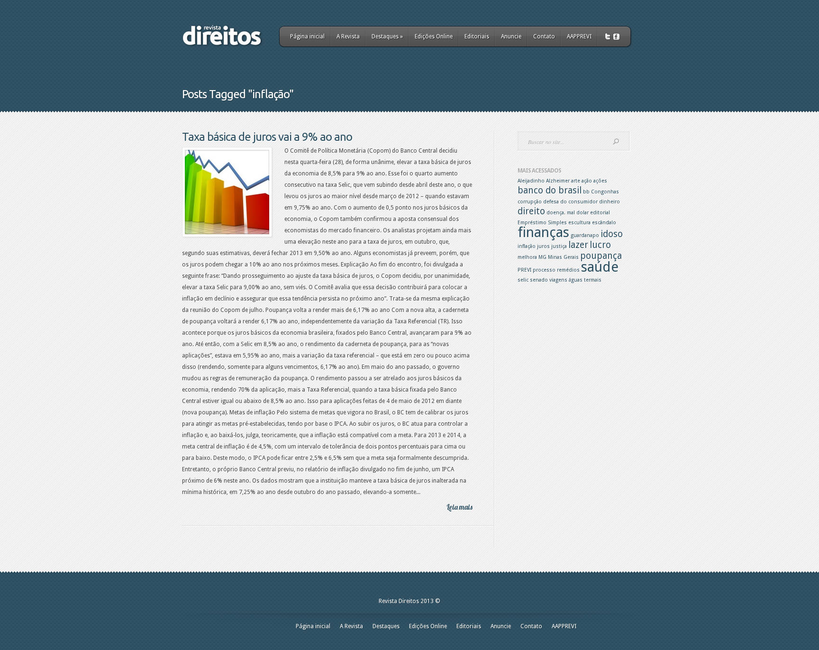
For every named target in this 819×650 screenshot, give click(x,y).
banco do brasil (550, 190)
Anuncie (511, 36)
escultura (579, 223)
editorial (600, 213)
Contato (544, 36)
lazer (578, 244)
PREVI (524, 270)
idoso (612, 234)
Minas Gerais (563, 257)
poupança (601, 255)
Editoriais (476, 36)
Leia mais (459, 507)
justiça (559, 246)
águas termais (585, 280)
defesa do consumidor (570, 202)
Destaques (387, 36)
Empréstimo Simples (542, 223)
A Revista (348, 36)
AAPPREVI (579, 36)
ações (600, 181)
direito (531, 211)
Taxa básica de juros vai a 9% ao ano (267, 136)
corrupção (530, 202)
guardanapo (585, 235)
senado (539, 280)
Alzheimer (558, 181)
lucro (600, 244)
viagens (558, 280)
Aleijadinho (531, 181)
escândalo (604, 223)
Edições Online (434, 36)
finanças (543, 232)
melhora (527, 257)
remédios (568, 270)
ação (587, 181)
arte (575, 181)
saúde (600, 267)
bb (586, 192)
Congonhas (605, 192)
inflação (527, 246)
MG (542, 257)
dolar (582, 213)
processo (544, 270)
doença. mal (560, 213)
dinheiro (609, 202)
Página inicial (307, 36)
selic (523, 280)
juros (543, 246)
